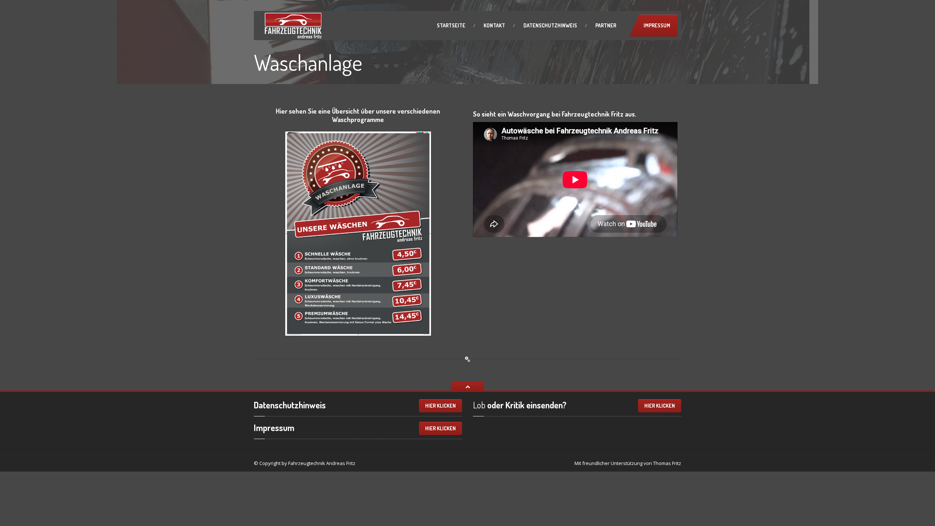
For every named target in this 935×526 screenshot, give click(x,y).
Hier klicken (440, 406)
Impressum (657, 25)
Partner (605, 25)
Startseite (451, 25)
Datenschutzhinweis (550, 25)
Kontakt (494, 25)
